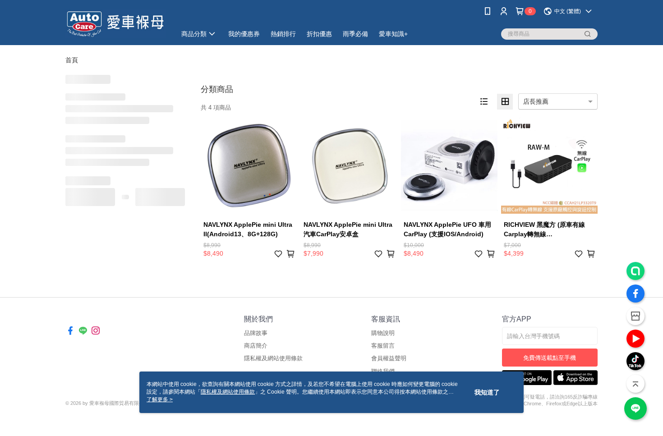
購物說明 (383, 333)
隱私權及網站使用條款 (273, 358)
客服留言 (383, 345)
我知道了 (487, 392)
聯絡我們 (383, 371)
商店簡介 (255, 345)
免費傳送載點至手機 (549, 357)
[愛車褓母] (115, 23)
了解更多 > (160, 399)
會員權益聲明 (388, 358)
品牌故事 (255, 333)
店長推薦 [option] (535, 101)
